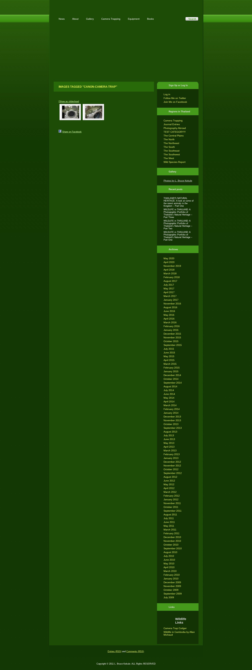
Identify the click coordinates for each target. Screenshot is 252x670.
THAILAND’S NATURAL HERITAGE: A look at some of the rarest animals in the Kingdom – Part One (179, 202)
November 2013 (172, 420)
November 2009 (172, 586)
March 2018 (170, 273)
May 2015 (169, 356)
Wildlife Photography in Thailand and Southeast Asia (90, 5)
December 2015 (172, 333)
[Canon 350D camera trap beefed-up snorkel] (70, 112)
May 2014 (169, 397)
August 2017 (170, 281)
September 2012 (173, 473)
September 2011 (173, 510)
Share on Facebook (72, 131)
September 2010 (173, 548)
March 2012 (170, 492)
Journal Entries (172, 124)
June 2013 (169, 439)
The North (169, 139)
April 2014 (169, 401)
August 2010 (170, 552)
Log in (167, 94)
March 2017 (170, 296)
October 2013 (171, 424)
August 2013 (170, 431)
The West (169, 158)
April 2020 (169, 262)
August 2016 (170, 307)
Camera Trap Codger (175, 628)
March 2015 (170, 363)
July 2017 (169, 284)
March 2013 (170, 450)
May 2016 (169, 315)
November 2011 (172, 503)
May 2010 (169, 563)
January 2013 (171, 458)
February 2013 (172, 454)
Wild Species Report (174, 162)
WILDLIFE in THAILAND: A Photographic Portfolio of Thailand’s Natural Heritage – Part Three (178, 213)
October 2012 (171, 469)
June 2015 (169, 352)
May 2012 (169, 484)
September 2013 (173, 428)
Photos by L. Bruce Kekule (178, 180)
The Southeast (171, 150)
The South (169, 147)
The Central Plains (174, 135)
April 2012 (169, 488)
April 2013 (169, 446)
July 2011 (169, 518)
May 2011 (169, 525)
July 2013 (169, 435)
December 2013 (172, 416)
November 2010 (172, 541)
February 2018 (172, 277)
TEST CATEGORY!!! (175, 131)
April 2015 (169, 360)
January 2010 (171, 578)
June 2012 (169, 480)
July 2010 (169, 556)
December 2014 (172, 375)
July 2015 (169, 348)
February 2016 (172, 326)
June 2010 (169, 559)
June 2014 (169, 394)
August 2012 (170, 476)
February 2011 (171, 533)
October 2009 (171, 589)
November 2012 (172, 465)
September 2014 (173, 382)
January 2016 (171, 330)
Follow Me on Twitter (175, 98)
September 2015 (173, 345)
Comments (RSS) (135, 651)
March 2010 (170, 571)
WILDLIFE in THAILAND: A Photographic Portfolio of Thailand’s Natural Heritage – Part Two (178, 225)
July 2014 (169, 390)
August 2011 (170, 514)
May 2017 (169, 288)
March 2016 (170, 322)
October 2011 (171, 507)
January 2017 (171, 299)
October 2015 (171, 341)
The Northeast (171, 143)
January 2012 (171, 499)
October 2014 (171, 379)
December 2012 (172, 461)
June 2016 (169, 311)
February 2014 (172, 409)
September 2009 (173, 593)
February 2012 (172, 495)
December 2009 (172, 582)
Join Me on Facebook (175, 102)
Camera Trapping (173, 120)
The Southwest (172, 154)
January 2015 (171, 371)
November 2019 (172, 266)
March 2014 (170, 405)
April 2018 (169, 269)
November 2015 (172, 337)
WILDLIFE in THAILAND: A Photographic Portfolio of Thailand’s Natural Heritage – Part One (178, 236)
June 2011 (169, 522)
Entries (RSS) (114, 651)
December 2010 (172, 537)
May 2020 (169, 258)
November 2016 (172, 303)
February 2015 (172, 367)
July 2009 (169, 597)
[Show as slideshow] (69, 101)
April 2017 (169, 292)
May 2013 (169, 443)
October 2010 (171, 544)
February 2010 (172, 574)
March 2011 (170, 529)
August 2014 (170, 386)
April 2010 (169, 567)
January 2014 (171, 412)
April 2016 (169, 318)
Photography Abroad (175, 128)
